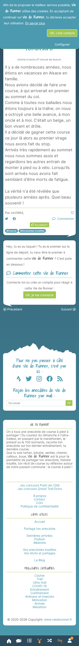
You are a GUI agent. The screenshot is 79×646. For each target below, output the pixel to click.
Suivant (67, 309)
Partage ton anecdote (39, 528)
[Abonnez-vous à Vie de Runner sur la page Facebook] (52, 380)
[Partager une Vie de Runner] (18, 640)
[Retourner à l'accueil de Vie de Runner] (9, 640)
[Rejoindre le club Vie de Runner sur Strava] (21, 380)
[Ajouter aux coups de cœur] (72, 213)
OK (69, 403)
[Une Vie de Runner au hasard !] (49, 640)
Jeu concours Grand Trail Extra (40, 489)
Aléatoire (39, 542)
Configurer (62, 44)
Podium (39, 539)
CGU (39, 503)
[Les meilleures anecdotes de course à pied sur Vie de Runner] (39, 640)
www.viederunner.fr (58, 619)
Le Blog (39, 560)
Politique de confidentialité (40, 506)
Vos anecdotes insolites (39, 549)
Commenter (65, 218)
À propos (39, 496)
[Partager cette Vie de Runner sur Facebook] (14, 218)
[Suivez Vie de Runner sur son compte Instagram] (41, 380)
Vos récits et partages (39, 553)
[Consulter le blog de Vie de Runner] (60, 640)
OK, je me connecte (39, 295)
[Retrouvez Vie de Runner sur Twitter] (31, 380)
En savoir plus (35, 23)
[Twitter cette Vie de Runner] (6, 218)
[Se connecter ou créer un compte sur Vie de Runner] (69, 640)
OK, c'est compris (62, 33)
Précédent (14, 309)
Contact (39, 499)
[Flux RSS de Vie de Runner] (60, 380)
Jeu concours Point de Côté (39, 485)
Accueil (39, 521)
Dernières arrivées (39, 535)
